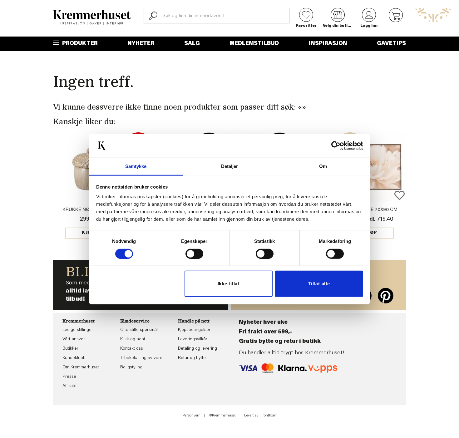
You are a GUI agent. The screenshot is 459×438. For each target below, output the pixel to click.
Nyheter (140, 44)
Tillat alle (319, 283)
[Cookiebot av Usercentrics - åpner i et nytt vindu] (335, 145)
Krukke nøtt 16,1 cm (88, 209)
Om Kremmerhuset (80, 367)
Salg (192, 44)
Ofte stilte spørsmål (139, 330)
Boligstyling (131, 367)
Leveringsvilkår (192, 339)
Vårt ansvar (73, 339)
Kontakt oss (131, 349)
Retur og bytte (192, 358)
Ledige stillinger (77, 330)
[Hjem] (92, 17)
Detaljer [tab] (229, 166)
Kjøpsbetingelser (194, 330)
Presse (69, 377)
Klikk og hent (132, 339)
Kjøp (88, 233)
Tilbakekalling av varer (142, 358)
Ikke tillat (228, 283)
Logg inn (369, 26)
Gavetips (391, 44)
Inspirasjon (328, 44)
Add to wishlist (399, 195)
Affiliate (69, 386)
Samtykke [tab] (136, 166)
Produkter (79, 44)
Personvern (191, 415)
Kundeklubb (74, 358)
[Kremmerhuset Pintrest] (385, 295)
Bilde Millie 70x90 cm (370, 209)
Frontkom (268, 415)
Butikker (70, 349)
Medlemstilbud (254, 44)
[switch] (194, 254)
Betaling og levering (197, 349)
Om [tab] (323, 166)
